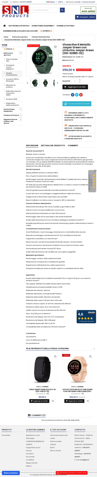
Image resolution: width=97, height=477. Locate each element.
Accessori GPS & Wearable (12, 80)
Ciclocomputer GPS (12, 60)
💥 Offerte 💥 (46, 31)
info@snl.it (84, 460)
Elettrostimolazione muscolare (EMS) (13, 93)
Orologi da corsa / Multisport (10, 67)
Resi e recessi (55, 450)
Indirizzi (53, 444)
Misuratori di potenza (10, 86)
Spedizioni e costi (33, 435)
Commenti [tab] (73, 145)
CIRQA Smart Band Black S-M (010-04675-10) (42, 390)
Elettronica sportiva (19, 26)
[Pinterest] (81, 95)
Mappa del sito (31, 463)
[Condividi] (72, 95)
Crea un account (88, 2)
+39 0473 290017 (25, 2)
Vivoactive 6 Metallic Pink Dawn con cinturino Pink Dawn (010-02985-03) (77, 391)
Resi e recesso (11, 473)
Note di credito (56, 441)
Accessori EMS (11, 99)
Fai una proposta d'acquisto (79, 103)
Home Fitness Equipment (43, 26)
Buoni (52, 447)
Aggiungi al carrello (75, 87)
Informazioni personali (59, 435)
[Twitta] (77, 95)
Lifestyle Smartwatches (11, 74)
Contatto (5, 2)
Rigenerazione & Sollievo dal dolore (20, 31)
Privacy (29, 450)
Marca (65, 60)
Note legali (30, 438)
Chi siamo (30, 454)
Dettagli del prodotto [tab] (53, 145)
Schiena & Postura (65, 26)
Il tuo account (58, 429)
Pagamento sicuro (33, 447)
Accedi (77, 2)
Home (4, 45)
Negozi (28, 466)
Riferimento (67, 57)
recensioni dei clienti (90, 182)
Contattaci (30, 460)
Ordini (52, 438)
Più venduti (6, 435)
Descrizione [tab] (32, 145)
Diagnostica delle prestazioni (12, 104)
